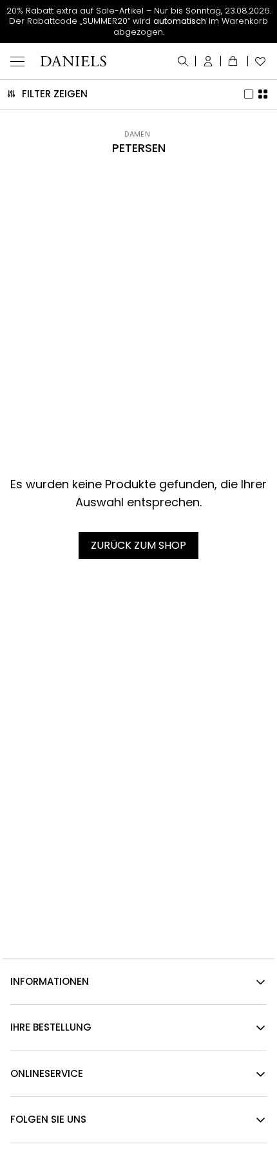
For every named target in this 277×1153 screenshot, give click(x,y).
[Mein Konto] (208, 61)
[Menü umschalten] (17, 61)
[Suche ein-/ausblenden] (183, 61)
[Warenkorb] (234, 61)
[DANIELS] (73, 61)
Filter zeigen (55, 94)
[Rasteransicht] (263, 94)
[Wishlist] (257, 61)
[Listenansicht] (249, 94)
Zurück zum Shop (138, 545)
